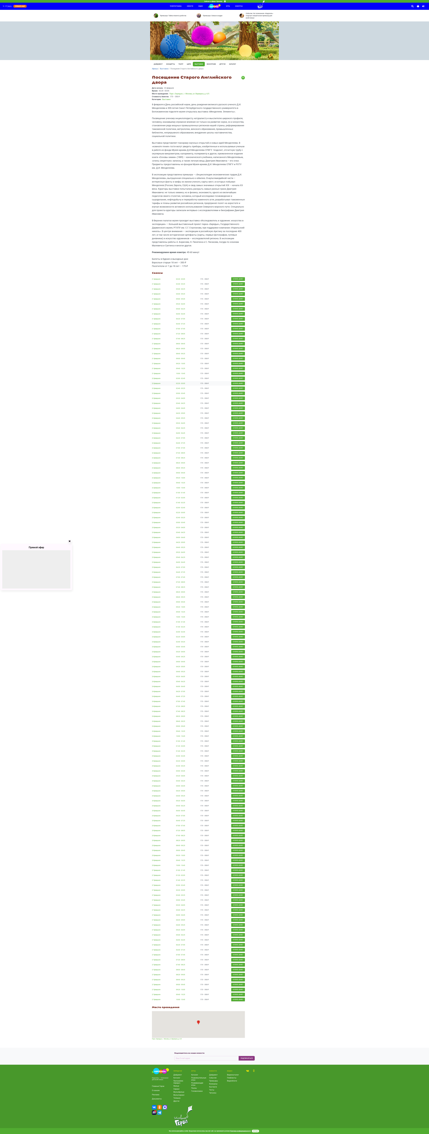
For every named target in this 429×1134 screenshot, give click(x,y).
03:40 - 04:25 (180, 289)
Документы (157, 1099)
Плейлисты (231, 1078)
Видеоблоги (232, 1081)
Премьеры (213, 1081)
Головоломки (197, 1091)
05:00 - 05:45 (180, 299)
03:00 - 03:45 (180, 393)
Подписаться (247, 1058)
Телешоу (177, 1098)
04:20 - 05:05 (180, 413)
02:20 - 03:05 (180, 279)
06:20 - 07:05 (180, 319)
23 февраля (156, 493)
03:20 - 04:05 (180, 398)
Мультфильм (178, 1092)
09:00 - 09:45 (180, 358)
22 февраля (156, 378)
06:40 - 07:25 (180, 324)
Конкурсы (239, 6)
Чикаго (9, 6)
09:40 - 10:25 (180, 368)
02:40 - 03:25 (180, 284)
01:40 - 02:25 (180, 502)
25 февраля (156, 741)
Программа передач (178, 1082)
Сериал (176, 1089)
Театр (180, 64)
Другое (222, 64)
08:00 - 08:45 (180, 344)
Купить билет (238, 279)
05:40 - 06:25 (180, 309)
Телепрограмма (176, 6)
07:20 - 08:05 (180, 334)
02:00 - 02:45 (180, 378)
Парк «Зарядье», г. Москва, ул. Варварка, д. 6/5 (167, 1039)
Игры (228, 6)
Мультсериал (178, 1095)
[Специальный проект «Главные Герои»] (254, 4)
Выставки (199, 64)
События (213, 1078)
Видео (200, 6)
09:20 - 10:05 (180, 363)
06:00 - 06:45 (180, 314)
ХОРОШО (255, 1131)
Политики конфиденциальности (240, 1131)
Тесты (211, 1090)
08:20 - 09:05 (180, 348)
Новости (190, 6)
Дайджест (158, 64)
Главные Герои (158, 1086)
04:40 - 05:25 (180, 294)
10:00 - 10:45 (180, 373)
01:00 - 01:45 (180, 493)
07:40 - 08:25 (180, 339)
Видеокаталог (233, 1075)
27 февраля (156, 870)
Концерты (170, 64)
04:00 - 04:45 (180, 408)
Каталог (232, 64)
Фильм (176, 1086)
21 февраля (156, 279)
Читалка (212, 1093)
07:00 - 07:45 (180, 329)
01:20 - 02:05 (180, 498)
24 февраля (156, 622)
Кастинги (213, 1087)
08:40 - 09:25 (180, 353)
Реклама (155, 1095)
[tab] (247, 1070)
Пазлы (194, 1088)
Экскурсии (211, 64)
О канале (156, 1090)
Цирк (189, 64)
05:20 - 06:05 (180, 304)
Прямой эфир (36, 547)
